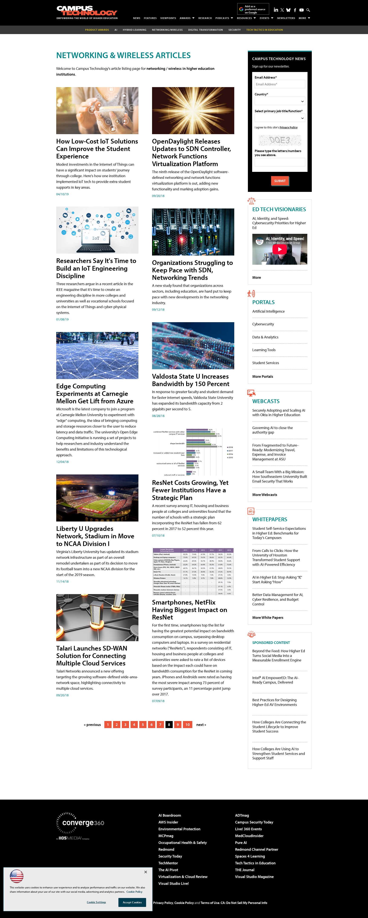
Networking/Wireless (167, 29)
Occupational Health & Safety (182, 842)
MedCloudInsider (249, 835)
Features (150, 18)
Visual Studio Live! (173, 883)
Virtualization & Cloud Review (182, 876)
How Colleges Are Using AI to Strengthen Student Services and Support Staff (278, 753)
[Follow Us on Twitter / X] (282, 10)
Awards (185, 18)
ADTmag (242, 815)
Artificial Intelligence (268, 311)
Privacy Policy (289, 127)
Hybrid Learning (135, 29)
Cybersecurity (263, 324)
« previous (92, 724)
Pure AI (241, 842)
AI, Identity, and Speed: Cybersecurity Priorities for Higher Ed (279, 223)
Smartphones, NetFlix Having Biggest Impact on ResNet (189, 609)
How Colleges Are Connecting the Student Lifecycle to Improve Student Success (279, 727)
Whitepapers (269, 519)
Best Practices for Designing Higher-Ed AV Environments (274, 702)
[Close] (145, 872)
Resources (244, 18)
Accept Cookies (132, 902)
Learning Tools (264, 349)
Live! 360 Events (248, 828)
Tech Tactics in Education (255, 863)
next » (201, 724)
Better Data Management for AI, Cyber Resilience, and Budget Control (277, 599)
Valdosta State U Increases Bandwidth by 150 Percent (190, 380)
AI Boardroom (169, 815)
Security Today (170, 856)
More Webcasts (264, 494)
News (136, 18)
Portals (263, 302)
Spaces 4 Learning (250, 856)
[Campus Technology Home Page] (87, 12)
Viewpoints (168, 18)
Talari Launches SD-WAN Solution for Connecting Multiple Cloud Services (91, 655)
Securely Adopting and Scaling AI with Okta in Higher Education (278, 412)
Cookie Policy (184, 903)
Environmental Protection (179, 828)
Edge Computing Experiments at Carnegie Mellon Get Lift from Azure (95, 393)
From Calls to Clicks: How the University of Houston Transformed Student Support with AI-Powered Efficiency (276, 557)
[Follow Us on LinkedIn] (276, 9)
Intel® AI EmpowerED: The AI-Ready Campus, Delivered (275, 680)
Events (264, 18)
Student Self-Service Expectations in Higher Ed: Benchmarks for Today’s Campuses (279, 533)
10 (187, 724)
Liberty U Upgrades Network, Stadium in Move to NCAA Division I (95, 535)
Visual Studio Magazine (254, 876)
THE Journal (244, 869)
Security (235, 29)
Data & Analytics (265, 337)
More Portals (262, 376)
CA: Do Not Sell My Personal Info (244, 903)
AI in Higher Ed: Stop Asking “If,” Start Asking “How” (277, 579)
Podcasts (222, 18)
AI (116, 29)
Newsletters (286, 18)
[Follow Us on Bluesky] (288, 10)
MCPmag (165, 835)
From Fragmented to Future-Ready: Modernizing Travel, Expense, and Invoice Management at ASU (275, 452)
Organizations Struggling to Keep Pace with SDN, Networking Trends (192, 270)
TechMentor (168, 863)
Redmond (166, 849)
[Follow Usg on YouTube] (301, 10)
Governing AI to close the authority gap (272, 430)
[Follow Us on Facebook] (295, 10)
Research (205, 18)
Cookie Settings (96, 902)
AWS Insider (168, 822)
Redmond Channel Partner (256, 849)
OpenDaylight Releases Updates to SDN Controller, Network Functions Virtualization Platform (191, 152)
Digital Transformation (205, 29)
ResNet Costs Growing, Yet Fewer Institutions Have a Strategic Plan (190, 489)
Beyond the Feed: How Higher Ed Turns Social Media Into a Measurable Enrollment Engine (278, 655)
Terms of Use (210, 903)
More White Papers (267, 617)
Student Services (265, 362)
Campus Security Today (254, 822)
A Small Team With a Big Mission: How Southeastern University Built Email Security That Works (279, 476)
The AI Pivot (168, 869)
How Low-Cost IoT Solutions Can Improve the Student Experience (97, 148)
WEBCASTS (266, 401)
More (302, 18)
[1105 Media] (81, 861)
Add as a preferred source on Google (255, 9)
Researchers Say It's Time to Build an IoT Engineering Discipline (96, 268)
